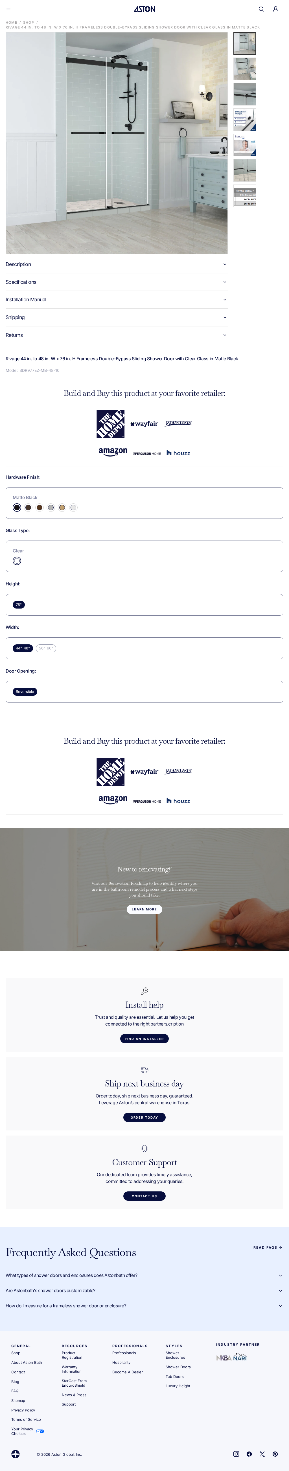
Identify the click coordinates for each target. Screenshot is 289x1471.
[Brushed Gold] (62, 507)
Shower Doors (178, 1367)
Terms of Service (26, 1419)
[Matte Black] (17, 507)
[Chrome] (73, 507)
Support (69, 1404)
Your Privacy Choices (22, 1431)
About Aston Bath (26, 1362)
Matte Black (25, 497)
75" (19, 604)
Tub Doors (175, 1376)
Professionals (124, 1353)
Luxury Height (178, 1386)
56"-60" (46, 648)
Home (11, 22)
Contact (18, 1372)
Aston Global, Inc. (66, 1454)
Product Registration (72, 1355)
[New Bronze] (28, 507)
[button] (8, 9)
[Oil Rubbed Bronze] (39, 507)
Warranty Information (72, 1369)
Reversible (25, 691)
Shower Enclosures (175, 1355)
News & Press (74, 1395)
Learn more (144, 909)
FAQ (15, 1391)
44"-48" (23, 648)
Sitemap (18, 1400)
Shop (28, 22)
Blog (15, 1381)
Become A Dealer (127, 1372)
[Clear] (17, 561)
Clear (18, 551)
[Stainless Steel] (51, 507)
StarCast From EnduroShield (74, 1382)
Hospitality (121, 1362)
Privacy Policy (23, 1410)
